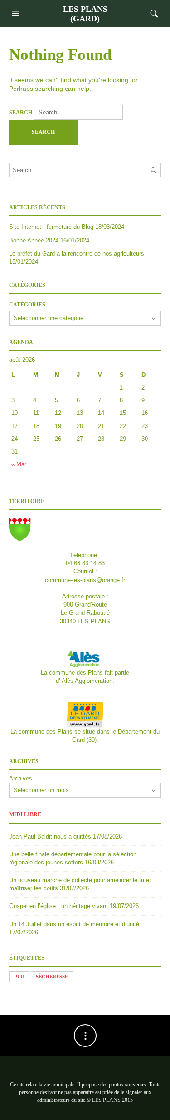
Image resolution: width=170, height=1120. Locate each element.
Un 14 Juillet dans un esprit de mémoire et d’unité (74, 924)
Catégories (27, 304)
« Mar (18, 464)
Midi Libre (25, 814)
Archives (20, 778)
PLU (19, 976)
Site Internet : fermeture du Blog (51, 226)
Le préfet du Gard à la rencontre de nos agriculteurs (76, 253)
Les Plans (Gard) (85, 14)
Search (20, 112)
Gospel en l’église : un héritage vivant (58, 906)
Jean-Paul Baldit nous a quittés (50, 836)
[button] (16, 13)
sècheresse (52, 976)
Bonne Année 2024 (33, 240)
